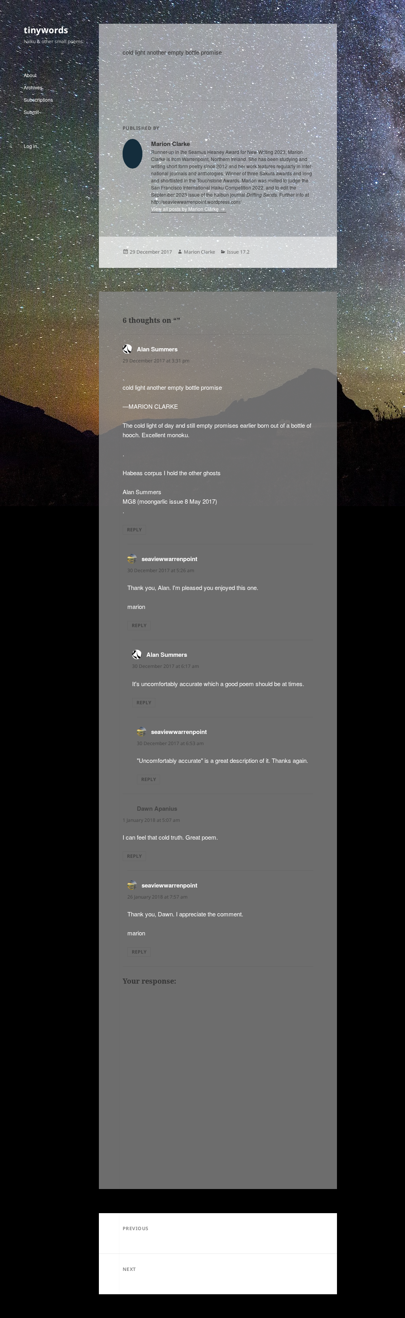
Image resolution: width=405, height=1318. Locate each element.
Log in (30, 145)
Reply (134, 529)
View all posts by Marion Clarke (185, 208)
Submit (31, 111)
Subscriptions (38, 99)
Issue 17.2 (238, 251)
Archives (33, 87)
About (30, 75)
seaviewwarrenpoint (169, 558)
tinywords (46, 30)
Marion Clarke (199, 251)
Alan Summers (157, 349)
